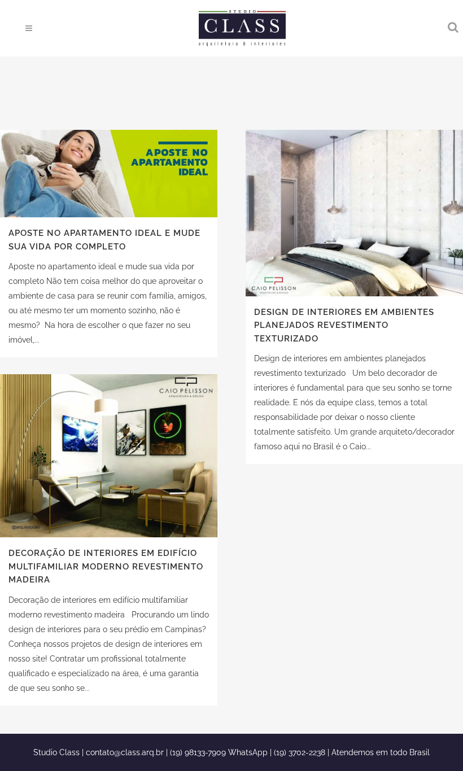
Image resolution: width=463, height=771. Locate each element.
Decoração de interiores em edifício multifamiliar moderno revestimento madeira (105, 566)
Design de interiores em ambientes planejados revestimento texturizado (344, 325)
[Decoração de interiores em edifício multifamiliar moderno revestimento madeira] (108, 455)
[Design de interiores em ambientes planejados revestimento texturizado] (354, 213)
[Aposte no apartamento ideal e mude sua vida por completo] (108, 173)
